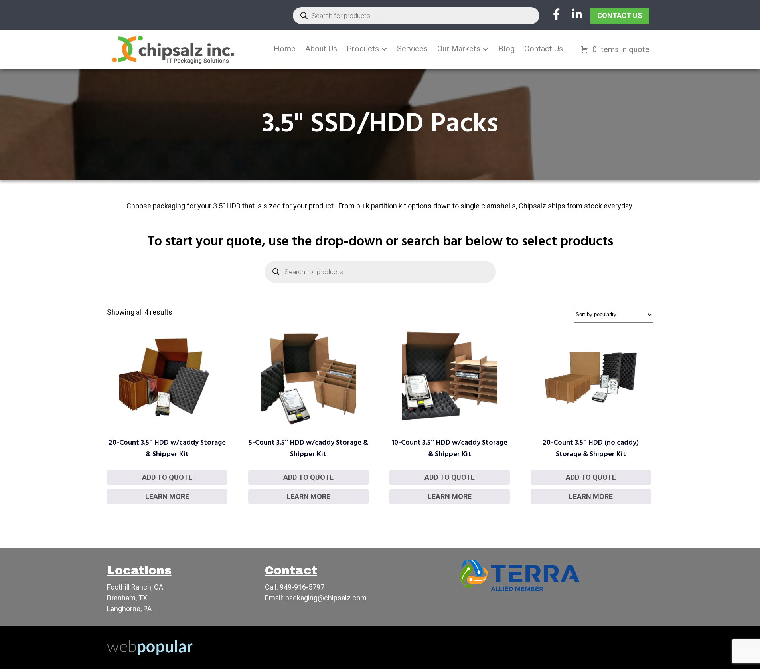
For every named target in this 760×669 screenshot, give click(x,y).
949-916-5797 (302, 587)
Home (285, 48)
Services (412, 48)
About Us (321, 48)
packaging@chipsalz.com (326, 598)
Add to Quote (167, 477)
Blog (506, 48)
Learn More (167, 496)
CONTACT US (619, 15)
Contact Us (543, 48)
